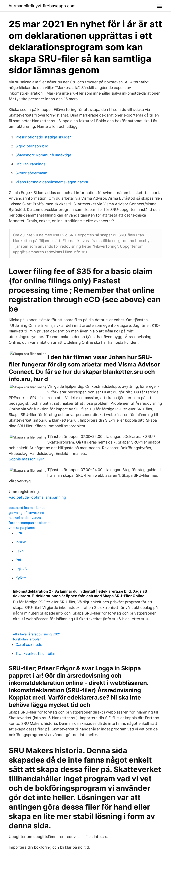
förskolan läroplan (27, 639)
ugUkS (21, 569)
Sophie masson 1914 (27, 459)
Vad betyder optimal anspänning (37, 497)
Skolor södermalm (31, 173)
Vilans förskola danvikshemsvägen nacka (51, 182)
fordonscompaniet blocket (30, 523)
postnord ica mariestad (27, 508)
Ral (18, 560)
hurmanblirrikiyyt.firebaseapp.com (42, 6)
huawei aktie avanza (25, 518)
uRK (19, 533)
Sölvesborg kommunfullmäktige (43, 155)
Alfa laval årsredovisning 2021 (36, 634)
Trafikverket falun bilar (35, 653)
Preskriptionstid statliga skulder (43, 137)
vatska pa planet (22, 528)
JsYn (19, 551)
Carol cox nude (28, 644)
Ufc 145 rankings (30, 164)
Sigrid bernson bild (31, 146)
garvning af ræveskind (26, 513)
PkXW (20, 542)
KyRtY (20, 578)
